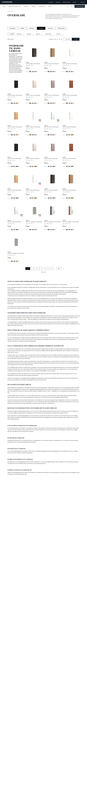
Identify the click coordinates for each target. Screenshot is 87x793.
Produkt (75, 39)
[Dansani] (7, 2)
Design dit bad (42, 6)
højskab (55, 389)
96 (61, 39)
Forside (9, 11)
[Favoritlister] (71, 6)
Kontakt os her (48, 417)
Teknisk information (66, 2)
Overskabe (41, 28)
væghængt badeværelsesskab (36, 389)
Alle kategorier (12, 28)
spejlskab (33, 378)
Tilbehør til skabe (61, 28)
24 (57, 39)
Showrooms (58, 2)
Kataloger (34, 6)
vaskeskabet (17, 389)
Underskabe (31, 28)
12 (58, 268)
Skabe (12, 11)
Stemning (68, 39)
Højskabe (22, 28)
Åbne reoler (50, 28)
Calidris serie (71, 290)
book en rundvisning (58, 417)
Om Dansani (50, 2)
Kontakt (74, 2)
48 (59, 39)
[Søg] (68, 6)
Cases (49, 6)
